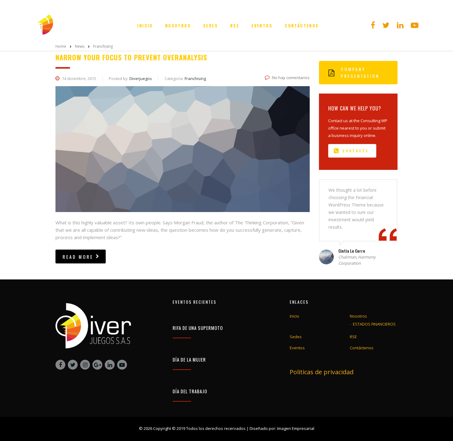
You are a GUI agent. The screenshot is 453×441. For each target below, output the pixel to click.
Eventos (261, 25)
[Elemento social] (373, 25)
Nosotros (178, 25)
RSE (234, 25)
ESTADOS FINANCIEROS (374, 324)
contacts (355, 150)
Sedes (210, 25)
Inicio (145, 25)
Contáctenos (302, 25)
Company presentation (360, 72)
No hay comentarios (291, 77)
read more (78, 256)
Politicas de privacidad (321, 372)
